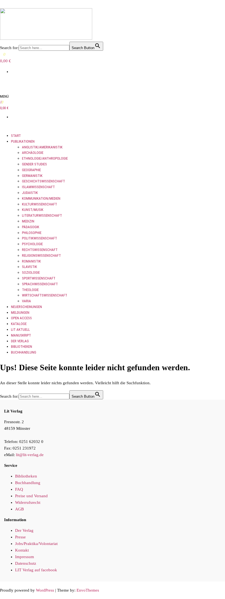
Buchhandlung (23, 352)
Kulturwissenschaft (39, 204)
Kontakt (22, 550)
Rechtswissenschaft (40, 250)
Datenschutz (25, 563)
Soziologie (31, 272)
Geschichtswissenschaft (43, 181)
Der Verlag (20, 341)
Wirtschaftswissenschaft (44, 295)
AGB (19, 509)
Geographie (31, 170)
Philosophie (31, 233)
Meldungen (20, 312)
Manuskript (21, 335)
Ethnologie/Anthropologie (45, 158)
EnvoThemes (88, 590)
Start (16, 136)
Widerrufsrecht (27, 502)
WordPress (45, 590)
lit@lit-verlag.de (30, 455)
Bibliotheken (21, 346)
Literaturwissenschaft (42, 215)
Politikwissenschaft (39, 238)
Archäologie (32, 153)
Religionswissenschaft (41, 255)
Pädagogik (30, 227)
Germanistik (32, 176)
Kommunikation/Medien (41, 198)
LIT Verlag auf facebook (36, 570)
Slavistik (29, 267)
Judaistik (30, 193)
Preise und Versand (31, 496)
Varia (26, 301)
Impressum (24, 557)
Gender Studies (34, 164)
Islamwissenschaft (38, 187)
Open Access (21, 318)
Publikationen (23, 141)
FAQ (19, 489)
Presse (20, 537)
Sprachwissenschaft (40, 284)
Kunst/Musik (32, 210)
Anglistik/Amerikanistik (42, 147)
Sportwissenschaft (38, 278)
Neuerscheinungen (26, 307)
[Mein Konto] (1, 82)
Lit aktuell (20, 329)
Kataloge (19, 324)
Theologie (30, 290)
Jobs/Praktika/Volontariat (36, 543)
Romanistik (31, 261)
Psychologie (32, 244)
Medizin (28, 221)
